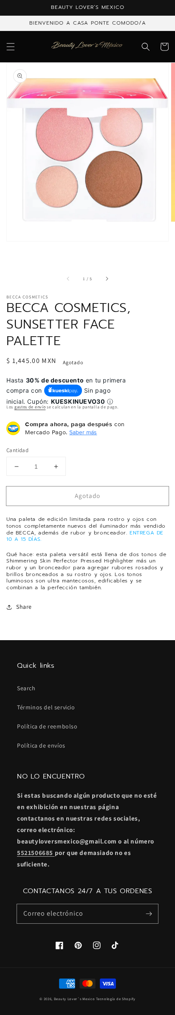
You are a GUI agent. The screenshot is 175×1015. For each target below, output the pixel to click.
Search (26, 688)
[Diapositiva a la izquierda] (68, 279)
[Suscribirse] (148, 913)
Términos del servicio (46, 707)
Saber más (83, 432)
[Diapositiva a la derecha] (106, 279)
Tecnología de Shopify (115, 998)
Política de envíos (41, 745)
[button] (10, 46)
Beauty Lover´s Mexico (74, 998)
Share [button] (24, 606)
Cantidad (17, 450)
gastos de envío (30, 407)
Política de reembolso (47, 726)
